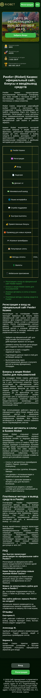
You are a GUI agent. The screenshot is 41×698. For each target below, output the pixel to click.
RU (37, 5)
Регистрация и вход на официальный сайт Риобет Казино (21, 283)
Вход (20, 665)
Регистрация (27, 5)
